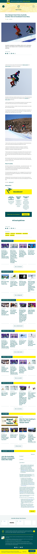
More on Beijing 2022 (18, 295)
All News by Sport (18, 446)
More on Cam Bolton (18, 408)
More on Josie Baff (18, 378)
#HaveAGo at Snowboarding (25, 214)
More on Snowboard (18, 266)
